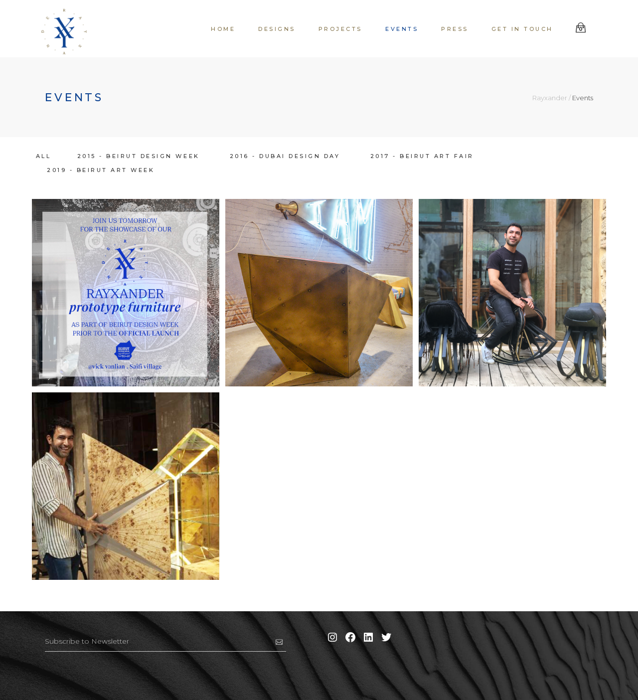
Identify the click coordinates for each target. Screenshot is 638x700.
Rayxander (549, 98)
